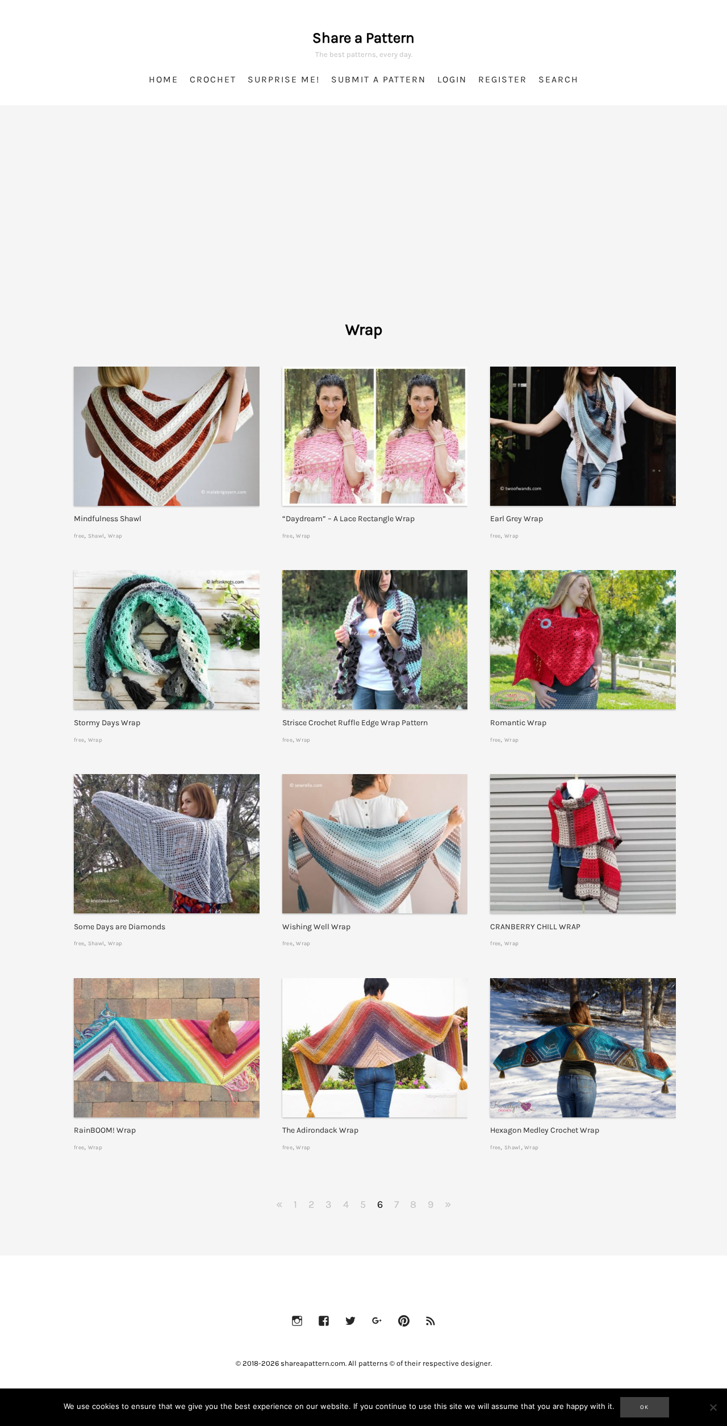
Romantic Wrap (518, 722)
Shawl (96, 536)
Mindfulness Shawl (107, 518)
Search (558, 79)
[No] (712, 1407)
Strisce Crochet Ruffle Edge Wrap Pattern (355, 722)
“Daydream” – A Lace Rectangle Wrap (348, 518)
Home (163, 79)
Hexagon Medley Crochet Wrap (544, 1130)
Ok (644, 1407)
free (79, 536)
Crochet (213, 79)
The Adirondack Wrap (320, 1130)
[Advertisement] (363, 227)
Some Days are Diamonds (119, 927)
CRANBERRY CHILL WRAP (535, 927)
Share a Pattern (363, 38)
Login (452, 79)
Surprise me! (284, 79)
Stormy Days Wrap (107, 722)
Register (502, 79)
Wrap (115, 536)
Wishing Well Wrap (316, 927)
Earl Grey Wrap (516, 518)
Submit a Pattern (378, 79)
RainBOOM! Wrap (105, 1130)
